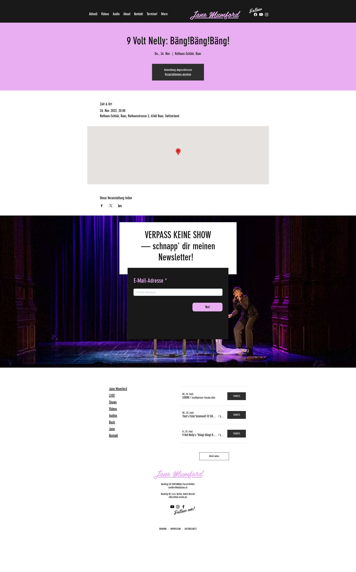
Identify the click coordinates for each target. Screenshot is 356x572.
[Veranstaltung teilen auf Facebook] (101, 205)
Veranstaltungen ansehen (178, 74)
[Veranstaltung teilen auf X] (111, 205)
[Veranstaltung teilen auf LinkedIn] (120, 205)
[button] (185, 397)
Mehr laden (214, 456)
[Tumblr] (266, 14)
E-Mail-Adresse (148, 281)
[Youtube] (261, 14)
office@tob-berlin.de (178, 497)
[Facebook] (255, 14)
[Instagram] (178, 506)
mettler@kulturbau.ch (177, 487)
